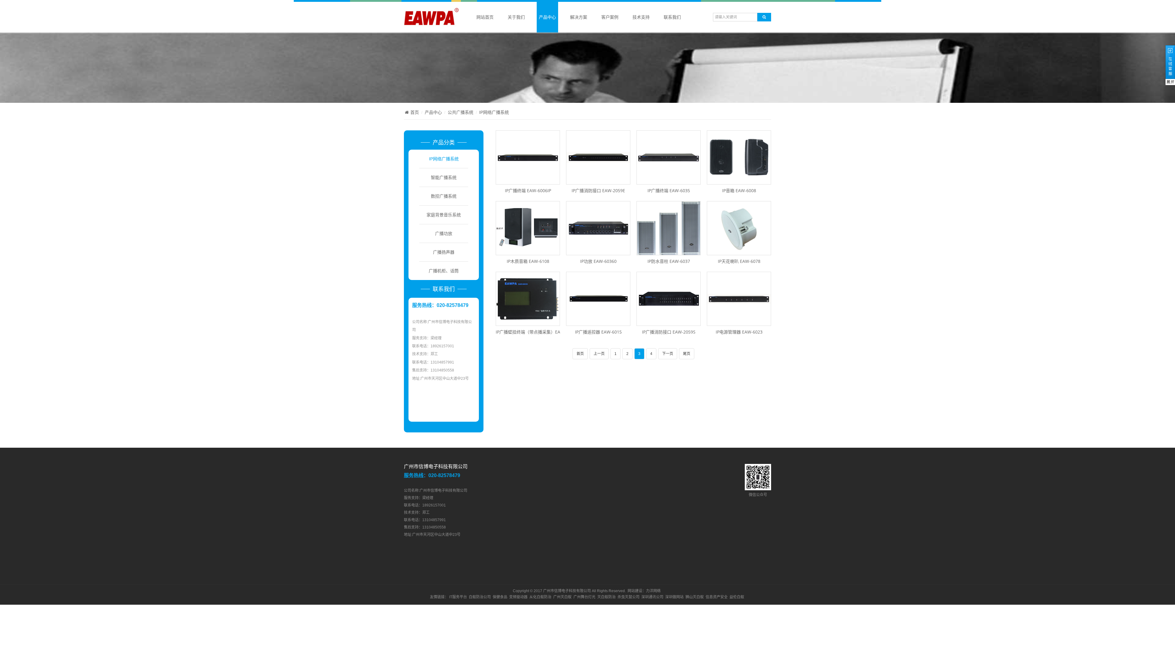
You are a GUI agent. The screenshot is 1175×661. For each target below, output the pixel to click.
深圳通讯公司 (652, 597)
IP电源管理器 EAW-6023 (739, 332)
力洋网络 (653, 591)
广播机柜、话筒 (444, 270)
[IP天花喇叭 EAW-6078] (739, 252)
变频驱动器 (518, 597)
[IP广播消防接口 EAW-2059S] (668, 322)
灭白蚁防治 (606, 597)
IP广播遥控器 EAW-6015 (598, 332)
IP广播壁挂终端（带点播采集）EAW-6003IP (537, 332)
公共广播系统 (460, 112)
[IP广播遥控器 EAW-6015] (598, 322)
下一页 (667, 354)
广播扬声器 (443, 252)
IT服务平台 (458, 597)
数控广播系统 (444, 196)
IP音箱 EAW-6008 (739, 190)
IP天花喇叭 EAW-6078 (739, 261)
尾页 (686, 354)
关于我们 (516, 17)
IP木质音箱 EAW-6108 (528, 261)
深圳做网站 (674, 597)
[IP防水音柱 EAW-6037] (668, 252)
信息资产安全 (717, 597)
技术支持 (641, 17)
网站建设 (635, 591)
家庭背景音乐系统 (444, 214)
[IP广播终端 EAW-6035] (668, 181)
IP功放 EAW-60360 (598, 261)
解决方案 (578, 17)
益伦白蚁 (736, 597)
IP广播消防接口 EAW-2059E (598, 190)
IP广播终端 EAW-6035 (668, 190)
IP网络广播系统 (494, 112)
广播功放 (443, 233)
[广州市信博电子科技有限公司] (431, 24)
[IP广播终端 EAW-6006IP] (528, 181)
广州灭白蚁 (562, 597)
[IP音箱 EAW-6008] (739, 181)
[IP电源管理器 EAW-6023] (739, 322)
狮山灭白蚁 (694, 597)
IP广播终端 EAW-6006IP (528, 190)
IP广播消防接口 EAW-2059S (669, 332)
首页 (414, 112)
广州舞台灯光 (584, 597)
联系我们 (672, 17)
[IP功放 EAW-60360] (598, 252)
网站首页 (485, 17)
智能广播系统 (444, 177)
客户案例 (609, 17)
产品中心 (547, 17)
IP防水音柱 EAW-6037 (668, 261)
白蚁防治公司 (480, 597)
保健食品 (500, 597)
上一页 (599, 354)
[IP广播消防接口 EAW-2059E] (598, 181)
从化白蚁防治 (540, 597)
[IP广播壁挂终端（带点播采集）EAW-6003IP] (528, 322)
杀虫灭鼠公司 (628, 597)
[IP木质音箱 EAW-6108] (528, 252)
